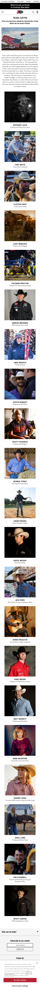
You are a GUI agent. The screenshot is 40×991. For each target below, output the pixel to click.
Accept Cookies (20, 980)
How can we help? (9, 931)
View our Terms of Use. (21, 975)
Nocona (28, 1)
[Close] (37, 963)
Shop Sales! (25, 7)
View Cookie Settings (20, 986)
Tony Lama (20, 1)
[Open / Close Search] (33, 12)
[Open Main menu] (2, 12)
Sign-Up (20, 949)
